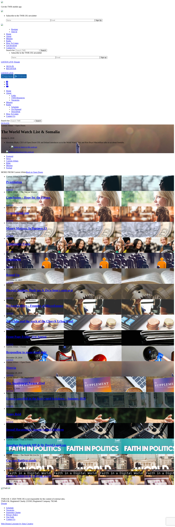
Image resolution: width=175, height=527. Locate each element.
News (8, 159)
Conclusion (13, 259)
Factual (9, 168)
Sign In (14, 32)
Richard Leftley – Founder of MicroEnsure (34, 305)
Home (8, 34)
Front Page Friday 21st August (26, 336)
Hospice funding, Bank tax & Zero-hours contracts (39, 290)
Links (13, 95)
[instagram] (11, 494)
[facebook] (8, 494)
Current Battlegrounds (21, 460)
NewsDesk (15, 112)
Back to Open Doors (34, 172)
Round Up (12, 274)
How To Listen (12, 43)
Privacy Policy (12, 515)
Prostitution (14, 182)
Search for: (10, 50)
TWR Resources (18, 98)
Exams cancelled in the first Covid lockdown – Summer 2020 (46, 398)
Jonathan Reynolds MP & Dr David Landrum (36, 445)
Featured (9, 156)
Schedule (15, 107)
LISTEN (9, 190)
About (8, 36)
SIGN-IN (10, 66)
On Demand (16, 109)
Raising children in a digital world (28, 476)
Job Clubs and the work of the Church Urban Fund (39, 321)
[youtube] (15, 494)
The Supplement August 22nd (25, 383)
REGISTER (11, 68)
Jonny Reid (13, 414)
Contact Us (10, 48)
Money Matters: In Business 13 (26, 228)
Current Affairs (12, 161)
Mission (9, 39)
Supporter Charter (13, 512)
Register (14, 29)
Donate (17, 62)
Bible (8, 163)
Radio (8, 41)
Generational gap (17, 213)
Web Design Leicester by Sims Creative (17, 524)
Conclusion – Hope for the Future (28, 197)
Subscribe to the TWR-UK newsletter (21, 16)
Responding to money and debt (26, 352)
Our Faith (10, 517)
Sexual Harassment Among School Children (35, 429)
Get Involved (11, 45)
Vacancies (15, 100)
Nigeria (11, 367)
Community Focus (18, 244)
